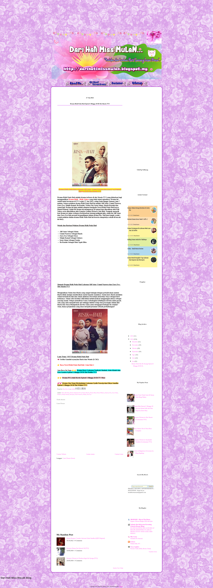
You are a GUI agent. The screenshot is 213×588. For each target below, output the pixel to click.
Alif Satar (67, 392)
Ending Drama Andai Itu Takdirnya (137, 239)
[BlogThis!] (78, 388)
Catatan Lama (119, 454)
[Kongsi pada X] (80, 388)
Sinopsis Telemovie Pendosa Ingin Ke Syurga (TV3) (82, 558)
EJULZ (132, 542)
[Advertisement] (66, 15)
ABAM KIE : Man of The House (140, 519)
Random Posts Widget (118, 568)
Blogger (121, 586)
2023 (132, 336)
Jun (133, 361)
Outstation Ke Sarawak (136, 538)
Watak (84, 394)
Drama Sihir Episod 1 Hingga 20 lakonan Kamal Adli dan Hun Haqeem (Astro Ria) (143, 408)
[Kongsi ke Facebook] (83, 388)
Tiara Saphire (134, 547)
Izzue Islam (115, 392)
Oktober (134, 348)
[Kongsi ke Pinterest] (85, 388)
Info (110, 392)
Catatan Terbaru (61, 454)
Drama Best (93, 392)
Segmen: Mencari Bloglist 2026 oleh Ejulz (141, 521)
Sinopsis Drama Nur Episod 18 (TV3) (78, 548)
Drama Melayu (100, 392)
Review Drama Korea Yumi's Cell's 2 (137, 219)
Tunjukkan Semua (153, 551)
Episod (106, 392)
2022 (62, 392)
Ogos (134, 355)
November (135, 345)
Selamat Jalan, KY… (135, 543)
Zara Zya (89, 394)
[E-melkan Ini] (76, 388)
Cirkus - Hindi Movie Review (135, 249)
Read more (136, 215)
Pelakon (59, 394)
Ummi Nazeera (78, 394)
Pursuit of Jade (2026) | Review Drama (140, 548)
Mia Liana (133, 537)
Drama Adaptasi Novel (76, 392)
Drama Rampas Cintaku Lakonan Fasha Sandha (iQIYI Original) (86, 538)
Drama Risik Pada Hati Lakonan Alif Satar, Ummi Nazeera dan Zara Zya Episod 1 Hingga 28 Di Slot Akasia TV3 (90, 190)
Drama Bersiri (85, 392)
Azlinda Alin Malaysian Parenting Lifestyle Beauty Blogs (141, 525)
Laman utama (90, 454)
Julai (133, 358)
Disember (135, 342)
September (135, 351)
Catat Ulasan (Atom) (69, 458)
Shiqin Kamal (65, 394)
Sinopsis (72, 394)
